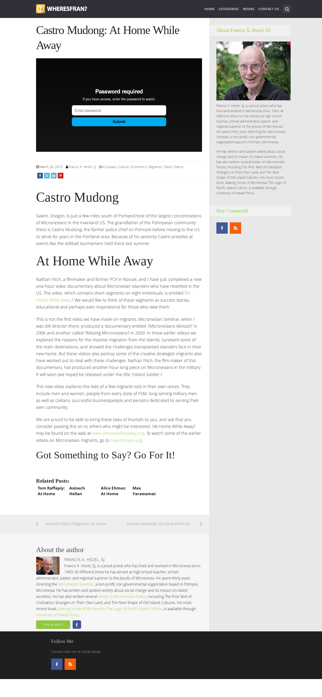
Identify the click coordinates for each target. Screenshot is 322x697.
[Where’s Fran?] (61, 8)
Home (209, 9)
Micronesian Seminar (76, 584)
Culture (123, 167)
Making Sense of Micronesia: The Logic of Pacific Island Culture (110, 608)
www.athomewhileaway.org (118, 433)
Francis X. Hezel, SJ (82, 167)
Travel (168, 167)
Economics (139, 167)
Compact (109, 167)
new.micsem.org (126, 440)
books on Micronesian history (122, 596)
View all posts (53, 624)
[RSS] (235, 228)
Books (248, 9)
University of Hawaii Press (57, 614)
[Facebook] (222, 228)
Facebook (77, 624)
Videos (178, 167)
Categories (229, 9)
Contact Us (268, 9)
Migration (155, 167)
